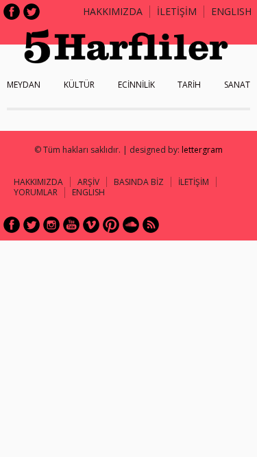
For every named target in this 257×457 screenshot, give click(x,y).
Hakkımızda (113, 11)
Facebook (11, 11)
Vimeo (91, 225)
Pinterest (111, 225)
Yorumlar (36, 192)
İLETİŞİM (177, 11)
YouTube (71, 225)
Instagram (51, 225)
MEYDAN (23, 84)
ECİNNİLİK (136, 84)
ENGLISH (231, 11)
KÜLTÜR (79, 84)
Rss (151, 225)
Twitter (31, 11)
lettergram (202, 150)
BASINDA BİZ (139, 182)
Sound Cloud (131, 225)
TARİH (189, 84)
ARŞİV (88, 182)
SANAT (237, 84)
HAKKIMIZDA (38, 182)
